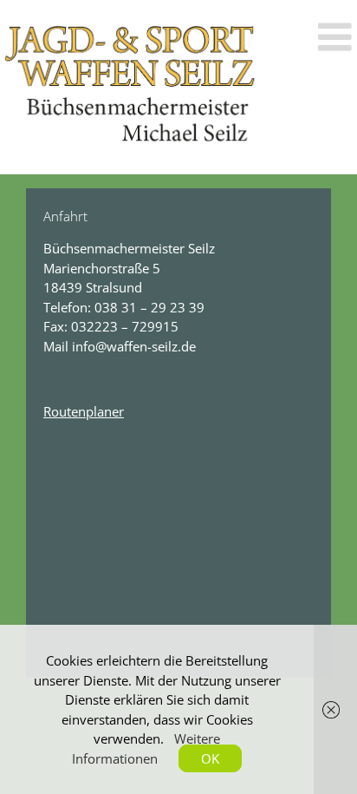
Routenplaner (83, 411)
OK (210, 758)
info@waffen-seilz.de (134, 346)
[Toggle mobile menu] (337, 36)
